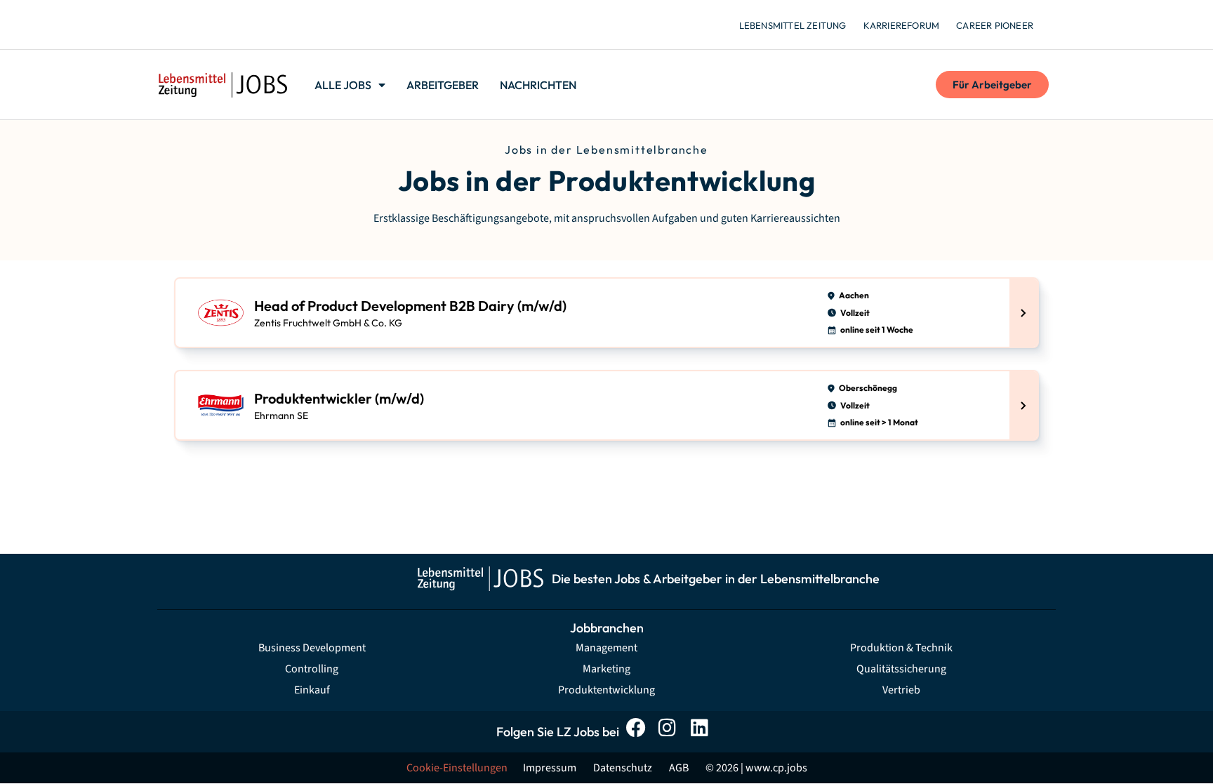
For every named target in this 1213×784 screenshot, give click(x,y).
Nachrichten (538, 85)
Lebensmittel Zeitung (793, 25)
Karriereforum (901, 25)
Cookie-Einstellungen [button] (457, 768)
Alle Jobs (342, 85)
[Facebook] (640, 731)
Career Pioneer (994, 25)
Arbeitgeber (442, 85)
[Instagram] (671, 731)
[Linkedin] (703, 731)
